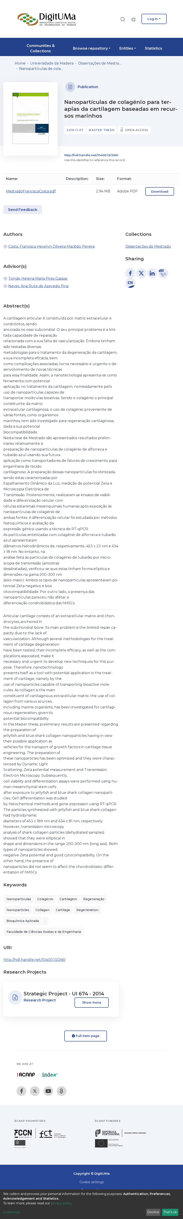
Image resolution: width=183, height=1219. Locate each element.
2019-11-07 (75, 130)
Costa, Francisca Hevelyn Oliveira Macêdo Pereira (51, 246)
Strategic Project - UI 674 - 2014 (64, 994)
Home (20, 63)
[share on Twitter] (141, 273)
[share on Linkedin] (152, 273)
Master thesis (101, 130)
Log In (153, 19)
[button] (134, 19)
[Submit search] (122, 19)
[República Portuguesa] (123, 1136)
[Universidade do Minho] (21, 1148)
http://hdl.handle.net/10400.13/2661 (91, 155)
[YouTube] (48, 1091)
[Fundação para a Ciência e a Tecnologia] (41, 1137)
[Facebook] (21, 1091)
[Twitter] (35, 1091)
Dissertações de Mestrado (100, 63)
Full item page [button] (87, 1036)
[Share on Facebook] (130, 273)
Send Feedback (22, 210)
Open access (136, 130)
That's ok (170, 1212)
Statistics (153, 48)
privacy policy (61, 1203)
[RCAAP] (62, 1091)
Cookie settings (91, 1182)
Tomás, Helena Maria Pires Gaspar (38, 278)
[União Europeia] (111, 1147)
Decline (153, 1212)
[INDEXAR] (50, 1074)
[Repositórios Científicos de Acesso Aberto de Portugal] (26, 1074)
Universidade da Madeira (52, 63)
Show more (91, 1003)
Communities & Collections (41, 48)
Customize (11, 1212)
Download (159, 192)
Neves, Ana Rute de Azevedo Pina (38, 286)
